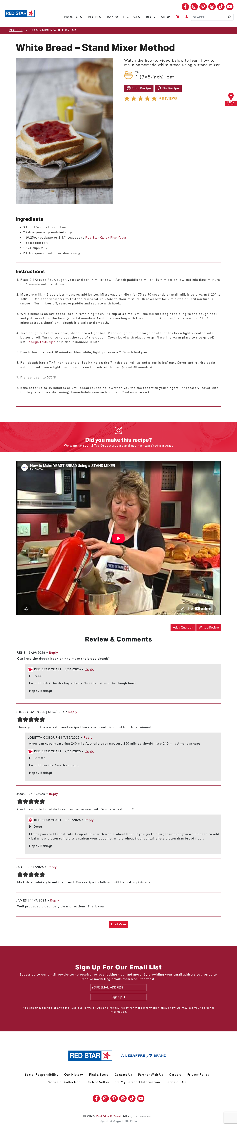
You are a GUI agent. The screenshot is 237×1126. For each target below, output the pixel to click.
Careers (175, 1075)
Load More (118, 924)
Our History (73, 1075)
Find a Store (99, 1075)
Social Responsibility (42, 1075)
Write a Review (209, 627)
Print (141, 88)
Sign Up (117, 997)
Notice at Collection (64, 1082)
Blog (150, 17)
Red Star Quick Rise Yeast (105, 237)
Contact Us (123, 1075)
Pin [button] (170, 88)
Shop (165, 17)
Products (73, 17)
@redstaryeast (112, 446)
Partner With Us (150, 1075)
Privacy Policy (119, 1007)
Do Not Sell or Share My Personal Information (123, 1082)
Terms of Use (93, 1007)
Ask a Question (183, 627)
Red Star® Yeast (109, 1116)
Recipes (94, 17)
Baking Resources (123, 17)
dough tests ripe (42, 342)
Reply (53, 653)
